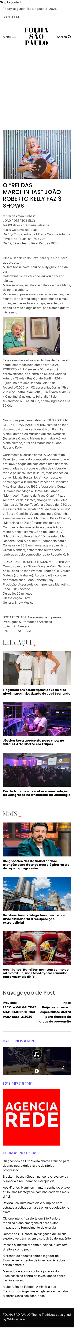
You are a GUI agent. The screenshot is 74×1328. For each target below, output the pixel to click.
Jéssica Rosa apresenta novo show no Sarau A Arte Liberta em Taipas (33, 742)
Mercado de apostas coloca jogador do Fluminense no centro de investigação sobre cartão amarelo (34, 1260)
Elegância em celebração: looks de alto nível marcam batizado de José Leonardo (36, 692)
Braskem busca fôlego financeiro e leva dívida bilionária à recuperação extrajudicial (35, 919)
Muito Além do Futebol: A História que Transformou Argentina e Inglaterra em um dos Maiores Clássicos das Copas (35, 1291)
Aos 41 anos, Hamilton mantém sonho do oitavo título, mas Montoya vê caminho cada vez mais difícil (36, 973)
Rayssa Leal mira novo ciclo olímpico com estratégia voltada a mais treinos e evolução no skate (36, 1207)
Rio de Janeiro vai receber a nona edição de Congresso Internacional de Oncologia (37, 793)
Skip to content (10, 2)
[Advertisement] (37, 88)
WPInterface (16, 1319)
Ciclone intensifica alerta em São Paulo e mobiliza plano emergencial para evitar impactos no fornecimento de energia (31, 1222)
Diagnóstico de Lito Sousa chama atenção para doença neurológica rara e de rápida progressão (36, 864)
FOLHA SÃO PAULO (36, 36)
